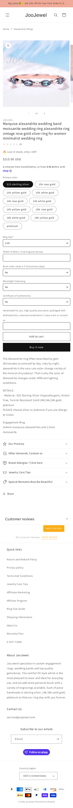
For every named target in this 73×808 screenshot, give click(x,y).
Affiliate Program (17, 600)
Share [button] (10, 493)
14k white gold (42, 201)
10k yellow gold (17, 192)
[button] (7, 15)
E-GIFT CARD (14, 642)
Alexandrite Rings (23, 29)
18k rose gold (44, 209)
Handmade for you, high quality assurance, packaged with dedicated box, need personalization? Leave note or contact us (35, 315)
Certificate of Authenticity (17, 295)
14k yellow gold (17, 209)
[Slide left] (28, 113)
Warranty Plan (15, 633)
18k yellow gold (44, 217)
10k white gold (45, 192)
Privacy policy (15, 567)
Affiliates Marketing (18, 592)
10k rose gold (47, 184)
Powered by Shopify (45, 801)
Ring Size (8, 236)
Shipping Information (19, 617)
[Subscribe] (57, 739)
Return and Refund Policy (22, 559)
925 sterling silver (18, 184)
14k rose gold (15, 201)
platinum (12, 226)
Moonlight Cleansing (14, 281)
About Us (12, 625)
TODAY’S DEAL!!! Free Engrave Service (23, 251)
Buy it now (37, 347)
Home (6, 29)
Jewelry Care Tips (17, 584)
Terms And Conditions (20, 575)
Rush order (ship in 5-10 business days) (24, 266)
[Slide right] (44, 113)
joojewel (30, 801)
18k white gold (16, 217)
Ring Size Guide (16, 608)
